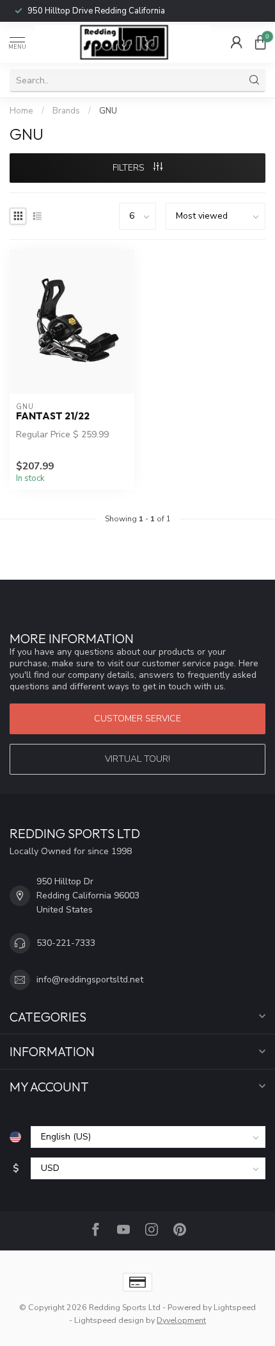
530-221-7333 (65, 943)
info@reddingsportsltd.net (89, 979)
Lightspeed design (109, 1320)
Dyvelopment (181, 1320)
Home (21, 111)
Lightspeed (235, 1307)
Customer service (137, 718)
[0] (260, 42)
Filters (130, 168)
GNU (108, 111)
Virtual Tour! (137, 759)
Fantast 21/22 (53, 416)
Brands (66, 111)
